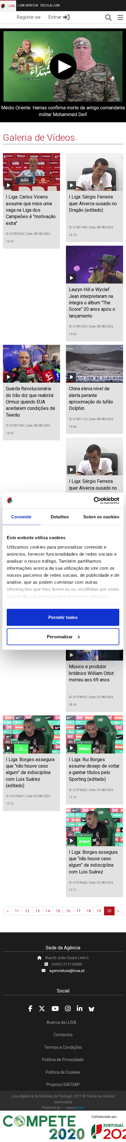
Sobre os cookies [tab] (101, 516)
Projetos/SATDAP (63, 1084)
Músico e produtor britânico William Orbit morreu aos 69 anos (91, 673)
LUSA (11, 6)
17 (78, 911)
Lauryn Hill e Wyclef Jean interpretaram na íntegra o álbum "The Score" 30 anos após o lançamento (92, 303)
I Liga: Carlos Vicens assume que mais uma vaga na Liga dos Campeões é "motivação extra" (31, 210)
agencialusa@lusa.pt (67, 970)
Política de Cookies (63, 1072)
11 (17, 911)
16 (68, 911)
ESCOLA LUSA (50, 5)
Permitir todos (63, 617)
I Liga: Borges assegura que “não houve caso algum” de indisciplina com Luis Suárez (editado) (30, 773)
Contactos (63, 1034)
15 (58, 911)
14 (48, 911)
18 (89, 911)
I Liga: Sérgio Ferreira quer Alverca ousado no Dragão (93, 487)
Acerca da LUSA (61, 1022)
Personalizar (60, 636)
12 (27, 911)
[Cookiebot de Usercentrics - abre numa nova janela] (93, 500)
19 (99, 911)
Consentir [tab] (21, 516)
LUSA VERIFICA (27, 5)
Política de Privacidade (63, 1059)
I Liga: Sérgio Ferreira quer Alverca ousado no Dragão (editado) (93, 203)
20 (109, 911)
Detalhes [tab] (60, 516)
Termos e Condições (63, 1047)
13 (37, 911)
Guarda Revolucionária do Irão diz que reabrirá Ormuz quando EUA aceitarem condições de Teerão (30, 402)
